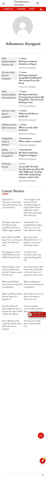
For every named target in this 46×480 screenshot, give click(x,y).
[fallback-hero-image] (10, 63)
